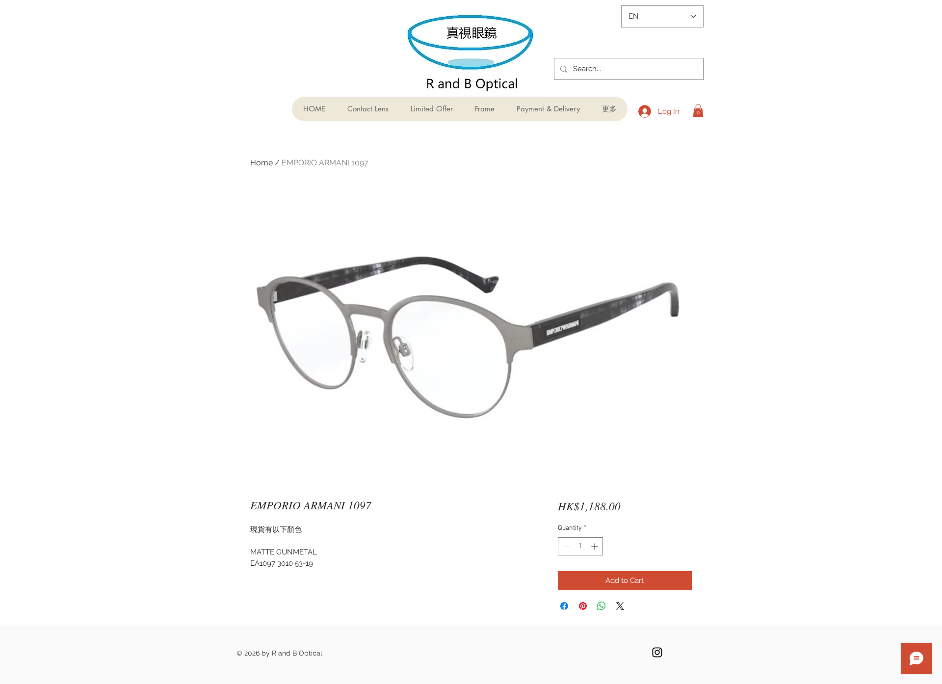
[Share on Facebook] (564, 606)
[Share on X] (620, 606)
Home (261, 162)
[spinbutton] (580, 546)
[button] (698, 110)
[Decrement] (565, 546)
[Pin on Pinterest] (583, 606)
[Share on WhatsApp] (601, 606)
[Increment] (595, 546)
